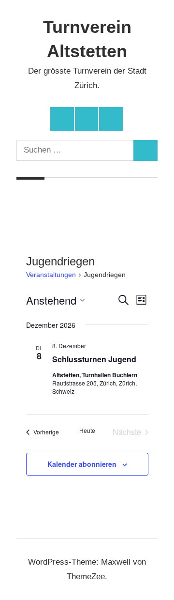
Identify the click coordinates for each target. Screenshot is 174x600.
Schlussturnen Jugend (94, 359)
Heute (87, 430)
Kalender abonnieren (81, 464)
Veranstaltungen (51, 274)
